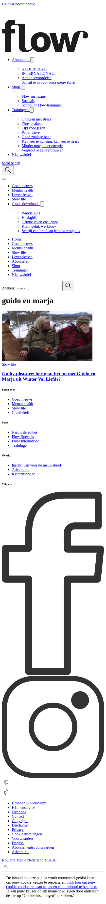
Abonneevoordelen (37, 78)
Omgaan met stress (36, 119)
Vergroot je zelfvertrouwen (42, 150)
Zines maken (32, 123)
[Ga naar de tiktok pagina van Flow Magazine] (6, 795)
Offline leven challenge (40, 222)
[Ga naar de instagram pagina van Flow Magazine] (53, 776)
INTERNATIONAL (38, 73)
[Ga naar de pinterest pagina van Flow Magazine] (6, 785)
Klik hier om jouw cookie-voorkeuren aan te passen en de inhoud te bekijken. (51, 884)
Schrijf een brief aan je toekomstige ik (51, 231)
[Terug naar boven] (6, 869)
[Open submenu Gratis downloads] (42, 204)
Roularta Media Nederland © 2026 (29, 860)
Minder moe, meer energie (42, 146)
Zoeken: (8, 288)
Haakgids (29, 217)
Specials (28, 101)
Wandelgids (31, 213)
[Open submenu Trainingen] (32, 110)
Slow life (9, 364)
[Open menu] (4, 179)
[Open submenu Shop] (23, 87)
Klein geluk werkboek (39, 226)
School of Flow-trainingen (42, 105)
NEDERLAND (34, 69)
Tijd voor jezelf (33, 128)
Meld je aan (11, 163)
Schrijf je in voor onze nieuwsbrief (48, 82)
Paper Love (31, 132)
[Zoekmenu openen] (8, 170)
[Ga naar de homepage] (45, 51)
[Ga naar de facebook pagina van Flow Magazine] (53, 674)
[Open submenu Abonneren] (32, 59)
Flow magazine (34, 96)
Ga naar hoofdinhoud (18, 4)
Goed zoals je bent (36, 137)
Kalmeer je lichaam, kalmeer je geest (50, 141)
